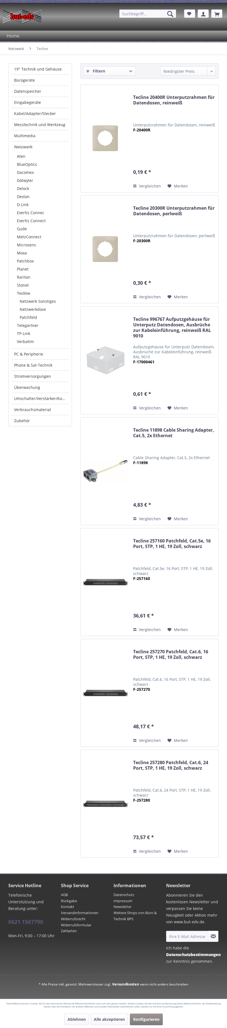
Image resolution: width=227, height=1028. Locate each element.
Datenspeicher (27, 91)
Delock (23, 188)
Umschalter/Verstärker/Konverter (41, 398)
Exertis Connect (31, 220)
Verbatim (25, 341)
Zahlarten (69, 930)
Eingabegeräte (27, 102)
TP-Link (23, 333)
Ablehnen (77, 1019)
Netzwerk (23, 146)
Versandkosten (125, 984)
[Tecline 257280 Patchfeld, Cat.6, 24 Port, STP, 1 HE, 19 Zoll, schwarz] (105, 804)
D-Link (23, 204)
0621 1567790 (25, 922)
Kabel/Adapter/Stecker (35, 113)
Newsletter (122, 906)
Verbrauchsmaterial (32, 409)
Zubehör (22, 420)
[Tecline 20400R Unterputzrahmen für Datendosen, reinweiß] (105, 138)
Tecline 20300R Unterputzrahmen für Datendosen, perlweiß (174, 211)
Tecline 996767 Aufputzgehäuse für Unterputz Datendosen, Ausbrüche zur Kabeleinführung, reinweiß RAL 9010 (172, 327)
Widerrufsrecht (73, 918)
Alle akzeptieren (109, 1019)
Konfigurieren (146, 1019)
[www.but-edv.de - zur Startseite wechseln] (22, 16)
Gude (22, 228)
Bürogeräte (24, 80)
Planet (23, 269)
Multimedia (24, 135)
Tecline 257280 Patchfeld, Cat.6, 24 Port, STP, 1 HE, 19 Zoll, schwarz (170, 765)
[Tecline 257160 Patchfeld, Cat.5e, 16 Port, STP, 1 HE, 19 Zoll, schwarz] (105, 582)
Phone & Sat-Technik (33, 365)
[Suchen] (170, 13)
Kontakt (67, 906)
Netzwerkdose (33, 309)
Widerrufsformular (76, 924)
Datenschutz (124, 894)
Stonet (23, 285)
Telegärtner (27, 325)
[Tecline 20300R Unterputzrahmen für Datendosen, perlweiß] (105, 249)
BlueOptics (27, 164)
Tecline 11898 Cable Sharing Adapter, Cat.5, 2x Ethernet (173, 433)
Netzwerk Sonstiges (38, 301)
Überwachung (27, 387)
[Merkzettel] (189, 13)
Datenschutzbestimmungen (193, 954)
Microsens (26, 244)
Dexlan (23, 196)
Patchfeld (28, 317)
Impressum (123, 900)
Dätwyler (25, 180)
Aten (21, 156)
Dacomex (25, 172)
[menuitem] (147, 13)
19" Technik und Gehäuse (38, 69)
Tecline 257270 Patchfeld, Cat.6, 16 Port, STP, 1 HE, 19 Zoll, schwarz (170, 654)
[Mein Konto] (203, 13)
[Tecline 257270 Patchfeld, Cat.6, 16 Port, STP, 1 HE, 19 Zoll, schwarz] (105, 693)
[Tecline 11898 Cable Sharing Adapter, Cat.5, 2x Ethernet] (105, 471)
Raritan (23, 277)
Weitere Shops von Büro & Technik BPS (135, 915)
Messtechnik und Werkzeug (39, 124)
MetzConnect (29, 236)
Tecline (23, 293)
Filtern (98, 71)
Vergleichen (149, 186)
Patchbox (25, 261)
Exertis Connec (30, 212)
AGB (64, 894)
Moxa (22, 253)
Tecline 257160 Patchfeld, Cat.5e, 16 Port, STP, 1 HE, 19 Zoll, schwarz (172, 543)
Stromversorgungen (32, 376)
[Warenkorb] (216, 13)
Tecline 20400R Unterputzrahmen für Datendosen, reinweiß (174, 100)
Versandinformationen (79, 912)
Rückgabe (69, 900)
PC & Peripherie (28, 354)
